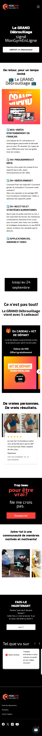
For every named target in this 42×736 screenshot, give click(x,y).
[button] (36, 730)
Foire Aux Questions (9, 705)
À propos (5, 710)
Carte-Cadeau (7, 714)
